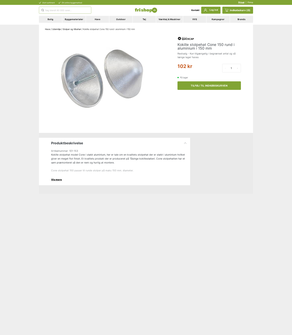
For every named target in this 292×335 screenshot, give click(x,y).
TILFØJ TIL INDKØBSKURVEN (209, 85)
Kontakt (195, 10)
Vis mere (56, 179)
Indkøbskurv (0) (240, 10)
